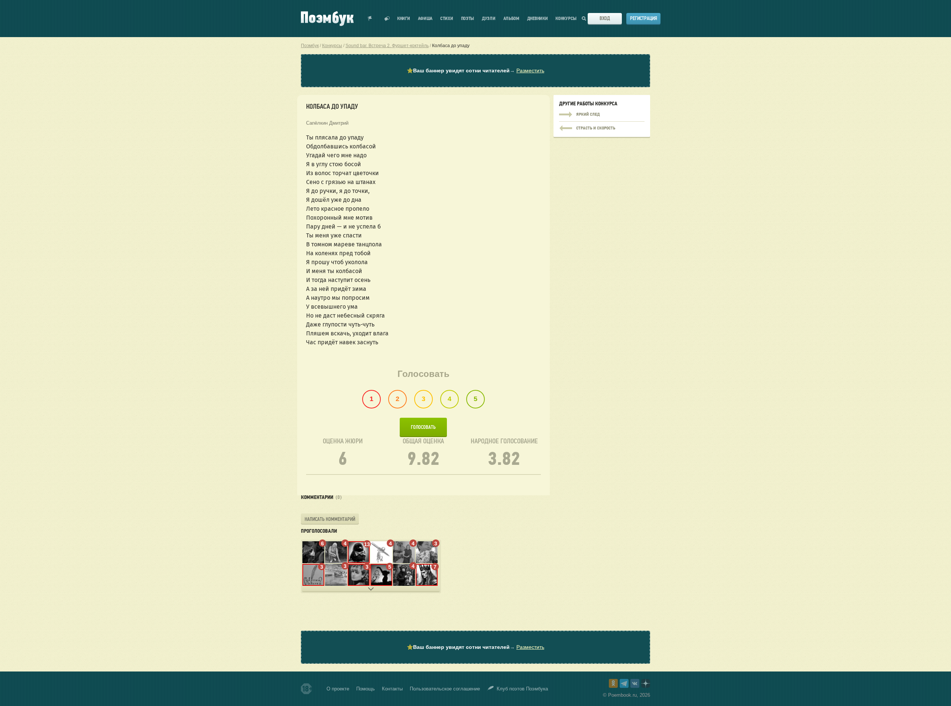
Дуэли (489, 18)
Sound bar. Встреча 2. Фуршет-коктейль (387, 45)
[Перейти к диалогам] (387, 18)
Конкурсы (566, 18)
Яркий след (602, 115)
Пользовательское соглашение (445, 689)
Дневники (537, 18)
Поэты (467, 18)
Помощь (365, 689)
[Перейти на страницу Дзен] (645, 683)
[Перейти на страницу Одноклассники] (613, 683)
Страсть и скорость (602, 126)
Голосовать (423, 427)
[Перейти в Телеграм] (624, 683)
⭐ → (475, 70)
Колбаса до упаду (451, 45)
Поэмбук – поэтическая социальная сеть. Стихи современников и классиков (327, 18)
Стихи (446, 18)
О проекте (338, 689)
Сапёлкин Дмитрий (327, 123)
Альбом (511, 18)
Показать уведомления (370, 18)
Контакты (392, 689)
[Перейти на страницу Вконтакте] (634, 683)
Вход (605, 18)
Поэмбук (310, 45)
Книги (403, 18)
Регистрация (643, 18)
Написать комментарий (330, 519)
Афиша (425, 18)
